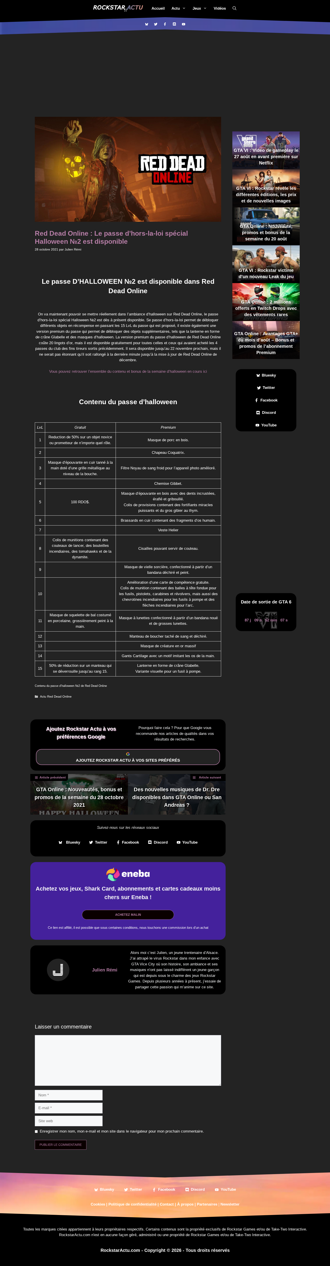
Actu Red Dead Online (56, 696)
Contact (167, 1204)
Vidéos (220, 8)
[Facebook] (164, 24)
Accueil (158, 8)
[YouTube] (183, 24)
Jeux (197, 8)
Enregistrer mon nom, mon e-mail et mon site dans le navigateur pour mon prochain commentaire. (122, 1131)
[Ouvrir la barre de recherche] (234, 8)
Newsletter (230, 1204)
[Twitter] (155, 24)
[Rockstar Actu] (118, 8)
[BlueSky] (146, 24)
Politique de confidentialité (132, 1204)
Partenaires (207, 1204)
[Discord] (174, 24)
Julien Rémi (104, 969)
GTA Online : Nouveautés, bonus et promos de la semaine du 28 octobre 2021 (79, 797)
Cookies (98, 1204)
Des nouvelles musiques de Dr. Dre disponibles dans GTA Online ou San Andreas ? (177, 797)
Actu (176, 8)
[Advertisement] (165, 68)
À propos (185, 1204)
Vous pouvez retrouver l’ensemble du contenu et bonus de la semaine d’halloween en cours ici (128, 371)
